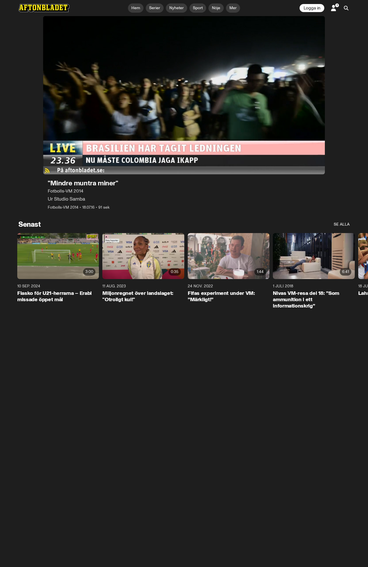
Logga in (312, 8)
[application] (184, 95)
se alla (342, 224)
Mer (233, 7)
